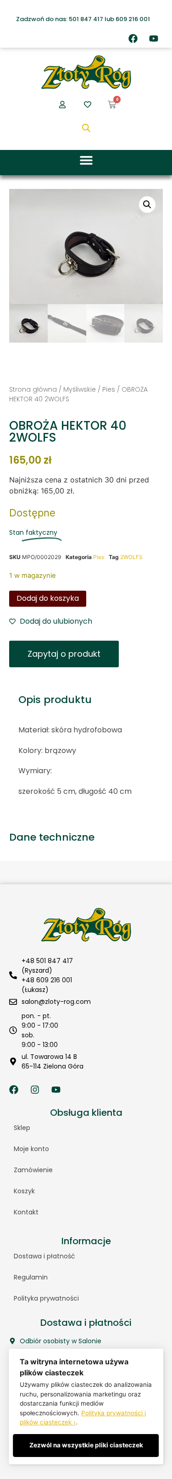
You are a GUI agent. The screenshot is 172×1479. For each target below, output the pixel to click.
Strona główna (33, 389)
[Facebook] (133, 38)
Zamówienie (33, 1169)
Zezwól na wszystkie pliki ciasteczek (86, 1445)
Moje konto (31, 1148)
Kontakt (26, 1212)
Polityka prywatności (46, 1298)
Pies (108, 389)
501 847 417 (86, 19)
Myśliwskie (79, 389)
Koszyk (24, 1191)
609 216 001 (133, 19)
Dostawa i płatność (44, 1256)
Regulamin (31, 1277)
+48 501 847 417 (47, 960)
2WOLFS (131, 557)
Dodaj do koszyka (48, 598)
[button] (86, 160)
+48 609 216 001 (47, 980)
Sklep (22, 1127)
